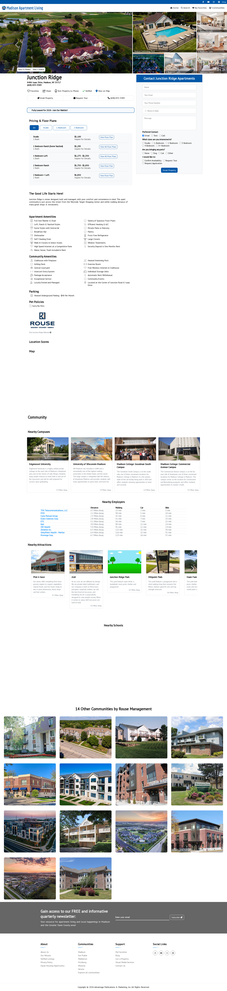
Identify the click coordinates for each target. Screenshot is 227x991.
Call (163, 135)
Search (186, 8)
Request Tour (171, 160)
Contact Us (120, 965)
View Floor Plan (106, 137)
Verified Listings (47, 959)
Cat (162, 153)
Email (147, 135)
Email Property (169, 170)
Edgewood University (40, 464)
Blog (117, 955)
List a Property (122, 959)
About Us (45, 952)
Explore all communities (89, 972)
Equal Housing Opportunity (52, 965)
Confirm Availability (153, 160)
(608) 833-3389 (34, 85)
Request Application (153, 163)
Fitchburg (82, 962)
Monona (81, 965)
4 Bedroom (149, 145)
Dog (155, 153)
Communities (218, 8)
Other (170, 153)
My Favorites (200, 8)
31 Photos (24, 69)
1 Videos (38, 69)
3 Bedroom (187, 143)
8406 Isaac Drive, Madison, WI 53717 (44, 82)
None (147, 153)
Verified (88, 91)
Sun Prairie (82, 955)
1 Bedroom (159, 143)
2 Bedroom (173, 143)
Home (175, 8)
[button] (17, 44)
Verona (81, 969)
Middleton (82, 959)
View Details (29, 739)
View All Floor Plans (108, 147)
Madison (81, 952)
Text (156, 135)
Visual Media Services (124, 962)
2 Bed (79, 127)
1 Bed (61, 127)
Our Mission (46, 955)
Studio (46, 127)
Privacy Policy (46, 962)
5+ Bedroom (163, 145)
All (34, 127)
